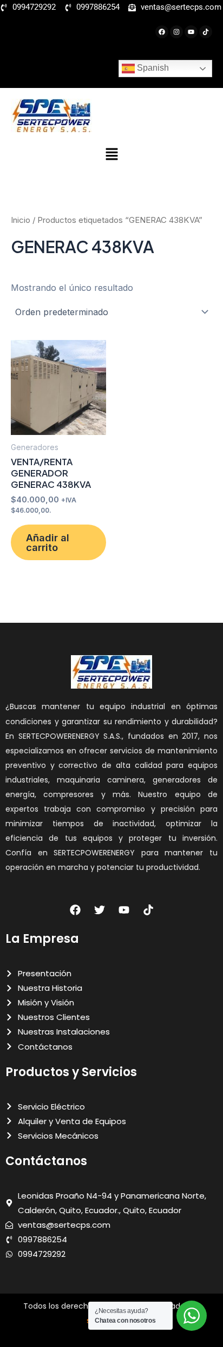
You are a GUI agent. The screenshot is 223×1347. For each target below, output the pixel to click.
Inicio (20, 220)
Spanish (152, 67)
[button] (111, 154)
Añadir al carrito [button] (47, 542)
